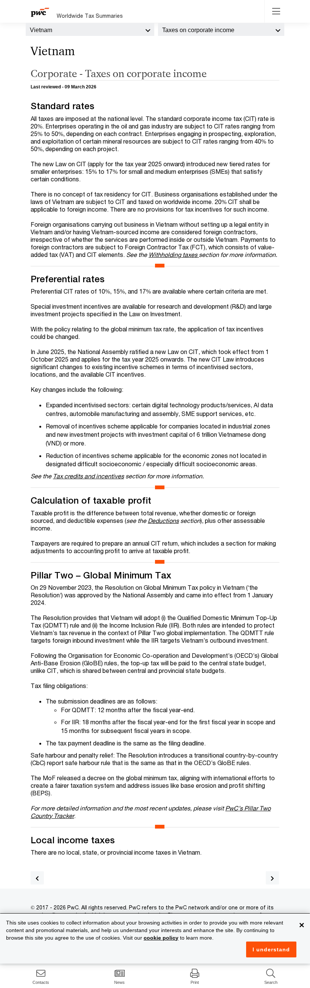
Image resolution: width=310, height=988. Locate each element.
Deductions (163, 520)
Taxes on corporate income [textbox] (198, 30)
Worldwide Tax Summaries (90, 15)
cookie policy (161, 938)
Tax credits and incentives (88, 475)
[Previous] (37, 877)
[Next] (272, 877)
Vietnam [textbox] (41, 30)
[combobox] (90, 29)
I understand (271, 949)
